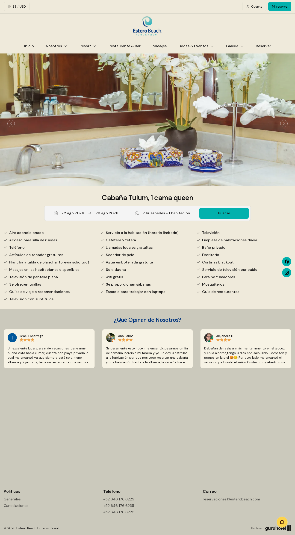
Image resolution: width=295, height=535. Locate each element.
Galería (232, 46)
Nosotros (54, 46)
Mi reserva (280, 6)
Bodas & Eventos (193, 46)
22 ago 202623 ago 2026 (90, 213)
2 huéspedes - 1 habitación (166, 213)
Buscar (224, 213)
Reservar (263, 46)
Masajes (160, 46)
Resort (85, 46)
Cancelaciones (16, 505)
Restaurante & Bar (125, 46)
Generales (12, 499)
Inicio (29, 46)
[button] (147, 213)
